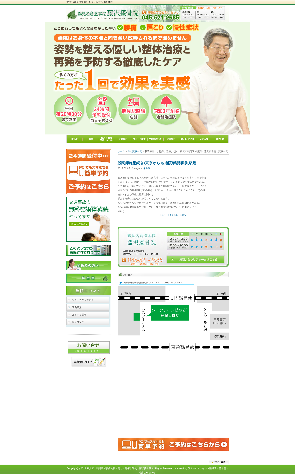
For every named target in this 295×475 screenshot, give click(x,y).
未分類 (146, 168)
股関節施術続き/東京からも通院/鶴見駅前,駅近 (157, 163)
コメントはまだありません (173, 215)
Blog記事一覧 (135, 151)
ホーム (121, 151)
